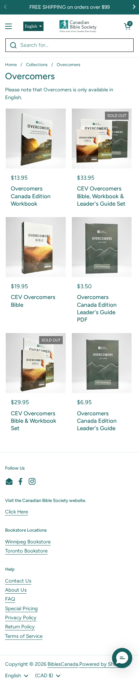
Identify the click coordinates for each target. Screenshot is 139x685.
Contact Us (18, 581)
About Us (16, 590)
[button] (127, 26)
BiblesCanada (63, 664)
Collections (37, 64)
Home (11, 64)
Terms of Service (24, 636)
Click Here (16, 512)
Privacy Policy (20, 618)
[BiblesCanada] (78, 26)
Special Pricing (21, 608)
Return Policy (20, 627)
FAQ (10, 599)
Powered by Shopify (102, 664)
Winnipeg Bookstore (28, 542)
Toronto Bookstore (26, 551)
